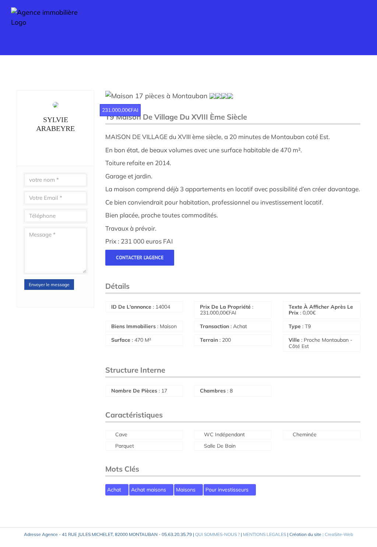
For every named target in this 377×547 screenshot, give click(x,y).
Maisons (186, 489)
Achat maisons (149, 489)
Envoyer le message (49, 284)
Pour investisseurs (227, 489)
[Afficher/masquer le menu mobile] (363, 26)
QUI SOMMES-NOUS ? (217, 534)
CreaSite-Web (339, 534)
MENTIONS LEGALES (264, 534)
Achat (115, 489)
